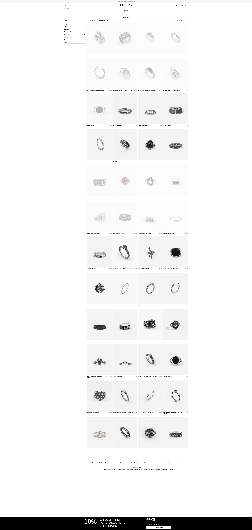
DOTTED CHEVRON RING (117, 376)
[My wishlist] (179, 5)
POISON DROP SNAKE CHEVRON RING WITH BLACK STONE (97, 377)
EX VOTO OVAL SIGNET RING (143, 197)
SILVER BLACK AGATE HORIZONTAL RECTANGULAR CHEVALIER (173, 197)
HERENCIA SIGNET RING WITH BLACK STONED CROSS (147, 449)
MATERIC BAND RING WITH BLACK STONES (95, 54)
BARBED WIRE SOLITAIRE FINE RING (94, 160)
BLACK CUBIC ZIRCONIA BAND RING (170, 485)
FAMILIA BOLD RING (116, 54)
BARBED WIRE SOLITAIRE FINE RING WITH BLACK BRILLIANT (173, 413)
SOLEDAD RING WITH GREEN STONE (145, 233)
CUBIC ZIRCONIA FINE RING (168, 233)
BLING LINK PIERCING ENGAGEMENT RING (146, 412)
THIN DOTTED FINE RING (117, 125)
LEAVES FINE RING (116, 485)
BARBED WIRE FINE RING (143, 125)
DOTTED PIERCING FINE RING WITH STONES (95, 90)
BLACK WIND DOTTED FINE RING (119, 449)
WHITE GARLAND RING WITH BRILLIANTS (95, 449)
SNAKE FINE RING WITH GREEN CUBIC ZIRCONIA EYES (147, 305)
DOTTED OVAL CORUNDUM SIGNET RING (120, 197)
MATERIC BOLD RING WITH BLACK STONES (171, 90)
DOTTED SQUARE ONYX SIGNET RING (170, 268)
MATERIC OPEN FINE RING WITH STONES (171, 54)
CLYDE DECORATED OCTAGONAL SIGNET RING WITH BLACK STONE (148, 486)
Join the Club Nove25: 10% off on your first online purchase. (126, 1)
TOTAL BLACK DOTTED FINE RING (93, 341)
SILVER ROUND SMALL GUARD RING (120, 304)
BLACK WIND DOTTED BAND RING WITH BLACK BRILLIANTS (122, 161)
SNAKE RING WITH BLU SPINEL (144, 268)
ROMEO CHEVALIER (91, 125)
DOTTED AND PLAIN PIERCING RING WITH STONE (122, 90)
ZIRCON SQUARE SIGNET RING (93, 233)
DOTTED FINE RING (167, 160)
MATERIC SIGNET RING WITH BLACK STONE (146, 90)
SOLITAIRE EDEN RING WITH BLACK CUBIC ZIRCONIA (148, 341)
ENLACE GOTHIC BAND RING (118, 341)
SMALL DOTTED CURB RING (118, 233)
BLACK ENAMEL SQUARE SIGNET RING (95, 485)
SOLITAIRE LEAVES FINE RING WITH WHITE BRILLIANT (123, 412)
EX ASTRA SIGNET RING (167, 341)
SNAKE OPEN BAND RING (168, 304)
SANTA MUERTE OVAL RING (92, 304)
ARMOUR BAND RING (167, 449)
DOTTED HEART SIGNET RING (93, 412)
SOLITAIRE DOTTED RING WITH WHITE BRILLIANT (147, 376)
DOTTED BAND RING (167, 125)
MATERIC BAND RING (91, 197)
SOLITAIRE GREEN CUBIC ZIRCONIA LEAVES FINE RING (122, 269)
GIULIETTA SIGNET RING (167, 376)
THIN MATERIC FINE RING (92, 268)
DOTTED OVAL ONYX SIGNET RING (144, 160)
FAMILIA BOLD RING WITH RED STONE (145, 54)
